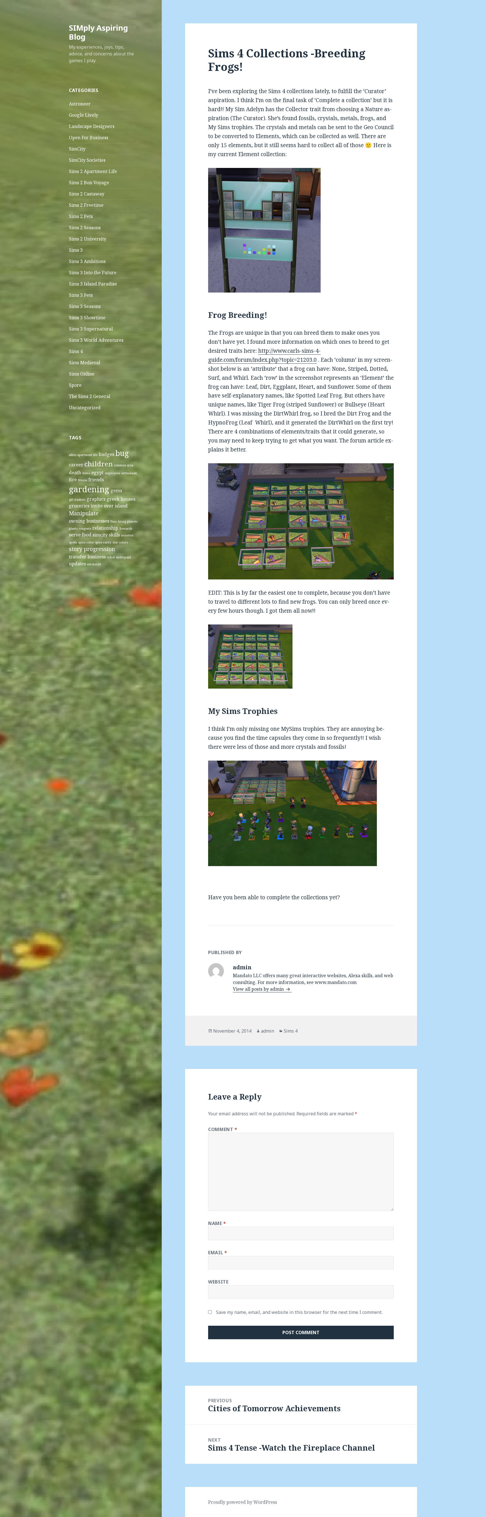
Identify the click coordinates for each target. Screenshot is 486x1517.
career (76, 465)
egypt (97, 472)
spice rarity (103, 542)
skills (114, 535)
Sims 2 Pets (81, 216)
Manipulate (83, 513)
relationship (105, 528)
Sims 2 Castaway (86, 194)
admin (267, 1031)
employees (112, 473)
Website (218, 1282)
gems (116, 490)
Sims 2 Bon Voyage (89, 182)
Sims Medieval (84, 362)
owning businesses (89, 521)
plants (73, 529)
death (75, 472)
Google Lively (83, 115)
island (121, 506)
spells (73, 542)
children (98, 463)
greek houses (121, 499)
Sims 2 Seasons (85, 227)
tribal (111, 557)
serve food (80, 535)
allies (72, 455)
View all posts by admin (259, 989)
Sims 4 (76, 351)
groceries (79, 506)
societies (127, 535)
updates (77, 564)
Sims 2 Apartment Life (93, 171)
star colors (120, 542)
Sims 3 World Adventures (96, 340)
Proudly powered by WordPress (242, 1502)
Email (217, 1252)
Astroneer (80, 104)
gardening (89, 489)
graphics (96, 499)
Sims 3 (76, 250)
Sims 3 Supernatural (91, 329)
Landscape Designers (91, 126)
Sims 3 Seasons (85, 306)
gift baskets (77, 500)
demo (86, 473)
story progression (92, 549)
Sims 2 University (87, 239)
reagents (85, 529)
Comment (222, 1129)
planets (132, 521)
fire (73, 480)
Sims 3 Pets (81, 295)
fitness (82, 480)
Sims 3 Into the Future (92, 272)
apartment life (87, 455)
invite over (102, 506)
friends (96, 480)
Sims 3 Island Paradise (93, 284)
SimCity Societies (87, 160)
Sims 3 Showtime (87, 317)
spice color (86, 542)
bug (122, 453)
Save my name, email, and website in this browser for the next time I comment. (299, 1312)
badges (106, 454)
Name (217, 1223)
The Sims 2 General (89, 396)
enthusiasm (129, 473)
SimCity (77, 149)
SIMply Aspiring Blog (98, 32)
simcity (100, 535)
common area (123, 465)
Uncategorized (85, 407)
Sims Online (81, 374)
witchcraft (94, 564)
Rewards (125, 529)
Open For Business (88, 137)
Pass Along (118, 521)
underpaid (123, 557)
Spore (75, 385)
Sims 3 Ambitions (87, 261)
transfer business (87, 557)
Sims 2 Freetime (86, 205)
